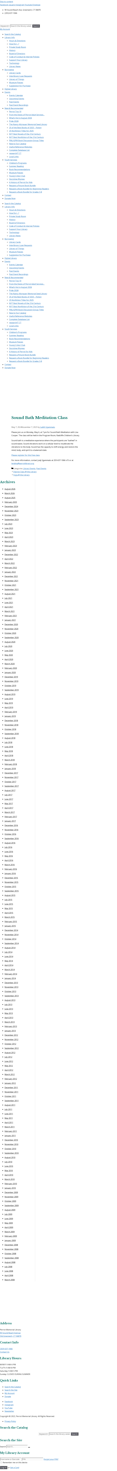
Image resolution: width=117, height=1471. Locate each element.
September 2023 (12, 519)
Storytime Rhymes (17, 179)
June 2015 (9, 904)
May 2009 (9, 1223)
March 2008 (10, 1280)
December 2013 (11, 982)
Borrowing (9, 69)
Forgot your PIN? (51, 1459)
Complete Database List (19, 150)
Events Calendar (16, 95)
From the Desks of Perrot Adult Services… (27, 114)
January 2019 (10, 716)
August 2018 (10, 738)
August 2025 (10, 497)
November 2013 (11, 987)
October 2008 (10, 1253)
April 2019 (9, 707)
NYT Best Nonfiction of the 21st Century (26, 137)
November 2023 (11, 511)
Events (7, 92)
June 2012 (9, 1061)
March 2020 (10, 663)
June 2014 (9, 956)
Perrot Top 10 (15, 111)
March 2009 (10, 1231)
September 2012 (12, 1048)
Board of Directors (17, 53)
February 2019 (11, 712)
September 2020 (12, 637)
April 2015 (9, 913)
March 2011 (10, 1127)
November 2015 (11, 882)
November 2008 (11, 1249)
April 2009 (9, 1227)
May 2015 (9, 908)
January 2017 (10, 821)
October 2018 (10, 729)
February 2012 (11, 1079)
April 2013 (9, 1017)
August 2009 (10, 1210)
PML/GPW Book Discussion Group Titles (26, 140)
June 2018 (9, 747)
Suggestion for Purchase (20, 86)
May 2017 (9, 803)
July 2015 (8, 899)
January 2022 (10, 572)
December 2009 (11, 1192)
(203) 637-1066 (6, 1349)
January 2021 (10, 620)
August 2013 (10, 1000)
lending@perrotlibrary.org (22, 463)
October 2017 (10, 781)
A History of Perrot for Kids (20, 182)
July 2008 (8, 1266)
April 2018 (9, 755)
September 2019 (12, 690)
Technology (14, 63)
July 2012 (8, 1057)
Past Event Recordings (18, 105)
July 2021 (8, 598)
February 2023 (11, 546)
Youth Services (11, 160)
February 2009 (11, 1236)
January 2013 (10, 1030)
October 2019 (10, 685)
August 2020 (10, 642)
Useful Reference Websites (20, 147)
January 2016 (10, 873)
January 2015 (10, 926)
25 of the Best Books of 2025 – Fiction (25, 127)
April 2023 (9, 537)
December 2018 (11, 720)
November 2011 (11, 1092)
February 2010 (11, 1183)
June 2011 (9, 1114)
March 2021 (10, 611)
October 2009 (10, 1201)
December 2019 (11, 677)
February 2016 (11, 869)
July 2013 (8, 1004)
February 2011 (11, 1131)
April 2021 (9, 607)
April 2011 (9, 1122)
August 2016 (10, 843)
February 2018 (11, 764)
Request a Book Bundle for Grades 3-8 (25, 192)
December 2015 (11, 878)
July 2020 (8, 646)
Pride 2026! (14, 121)
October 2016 (10, 834)
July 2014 (8, 952)
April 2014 (9, 965)
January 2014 (10, 978)
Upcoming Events (16, 98)
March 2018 (10, 760)
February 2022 (11, 567)
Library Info (10, 37)
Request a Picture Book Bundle (22, 185)
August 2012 (10, 1052)
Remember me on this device (15, 1462)
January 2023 (10, 550)
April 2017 (9, 808)
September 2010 (12, 1153)
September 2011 (12, 1100)
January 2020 (10, 672)
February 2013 (11, 1026)
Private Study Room (17, 47)
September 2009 (12, 1205)
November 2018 (11, 725)
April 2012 (9, 1070)
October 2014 (10, 939)
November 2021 (11, 580)
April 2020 (9, 659)
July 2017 (8, 795)
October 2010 (10, 1148)
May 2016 (9, 856)
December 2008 (11, 1245)
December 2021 (11, 576)
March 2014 (10, 969)
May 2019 (9, 703)
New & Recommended (14, 108)
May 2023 (9, 532)
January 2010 (10, 1188)
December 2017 (11, 773)
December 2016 (11, 825)
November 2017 (11, 777)
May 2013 (9, 1013)
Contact (8, 195)
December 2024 (11, 506)
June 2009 (9, 1218)
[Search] (29, 1447)
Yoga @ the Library (21, 475)
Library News (15, 66)
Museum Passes (16, 82)
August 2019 (10, 694)
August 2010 (10, 1157)
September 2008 (12, 1258)
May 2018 (9, 751)
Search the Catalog (13, 34)
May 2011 (9, 1118)
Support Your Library (18, 60)
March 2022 (10, 563)
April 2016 (9, 860)
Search (3, 1446)
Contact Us (4, 1352)
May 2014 (9, 961)
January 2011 (10, 1135)
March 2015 (10, 917)
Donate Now (10, 198)
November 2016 (11, 830)
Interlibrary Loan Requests (20, 76)
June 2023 (9, 528)
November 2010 (11, 1144)
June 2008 (9, 1271)
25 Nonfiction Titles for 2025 (21, 131)
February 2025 (11, 502)
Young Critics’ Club (17, 176)
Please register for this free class (25, 455)
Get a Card (14, 1467)
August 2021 (10, 594)
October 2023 (10, 515)
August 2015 (10, 895)
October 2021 (10, 585)
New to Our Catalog (17, 143)
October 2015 (10, 886)
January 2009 (10, 1240)
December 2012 (11, 1035)
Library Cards (15, 73)
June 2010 (9, 1166)
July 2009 (8, 1214)
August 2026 (10, 489)
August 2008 (10, 1262)
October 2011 (10, 1096)
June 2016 (9, 851)
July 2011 (8, 1109)
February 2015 (11, 921)
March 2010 (10, 1179)
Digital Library (11, 89)
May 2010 (9, 1170)
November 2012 (11, 1039)
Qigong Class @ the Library (25, 471)
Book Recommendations (19, 169)
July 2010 (8, 1162)
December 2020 (11, 624)
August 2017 (10, 790)
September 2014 (12, 943)
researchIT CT (15, 153)
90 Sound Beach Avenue (10, 1333)
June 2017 (9, 799)
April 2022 (9, 559)
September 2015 (12, 891)
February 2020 (11, 668)
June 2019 (9, 698)
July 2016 (8, 847)
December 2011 (11, 1087)
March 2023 (10, 541)
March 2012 (10, 1074)
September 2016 (12, 838)
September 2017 (12, 786)
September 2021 (12, 589)
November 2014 (11, 934)
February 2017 (11, 816)
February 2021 (11, 615)
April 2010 (9, 1175)
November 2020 (11, 629)
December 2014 (11, 930)
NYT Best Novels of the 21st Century (25, 134)
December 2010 (11, 1140)
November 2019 (11, 681)
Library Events (29, 468)
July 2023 (8, 524)
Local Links (14, 156)
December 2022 (11, 554)
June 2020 (9, 650)
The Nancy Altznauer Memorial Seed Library (28, 124)
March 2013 (10, 1022)
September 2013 (12, 996)
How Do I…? (14, 44)
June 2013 (9, 1009)
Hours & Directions (17, 40)
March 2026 (10, 493)
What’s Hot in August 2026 (20, 118)
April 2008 (9, 1275)
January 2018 (10, 768)
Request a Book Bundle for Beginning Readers (29, 189)
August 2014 (10, 947)
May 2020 (9, 655)
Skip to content (6, 1)
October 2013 (10, 991)
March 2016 (10, 864)
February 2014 (11, 974)
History (12, 50)
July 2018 (8, 742)
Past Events (14, 102)
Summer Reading (16, 166)
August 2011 (10, 1105)
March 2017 (10, 812)
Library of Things (16, 79)
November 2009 (11, 1197)
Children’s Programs (18, 163)
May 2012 (9, 1065)
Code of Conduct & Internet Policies (24, 57)
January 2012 (10, 1083)
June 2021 (9, 602)
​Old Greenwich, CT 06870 (10, 1336)
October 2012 (10, 1044)
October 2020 (10, 633)
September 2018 (12, 733)
